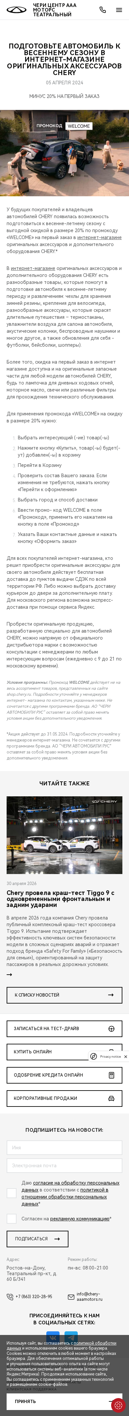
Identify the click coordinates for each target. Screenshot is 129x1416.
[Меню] (119, 10)
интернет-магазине (99, 237)
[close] (125, 1056)
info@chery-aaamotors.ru (90, 1297)
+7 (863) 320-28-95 (34, 1296)
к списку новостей (37, 995)
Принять (25, 1401)
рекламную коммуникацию (79, 1218)
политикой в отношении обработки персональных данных (65, 1196)
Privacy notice (110, 1056)
